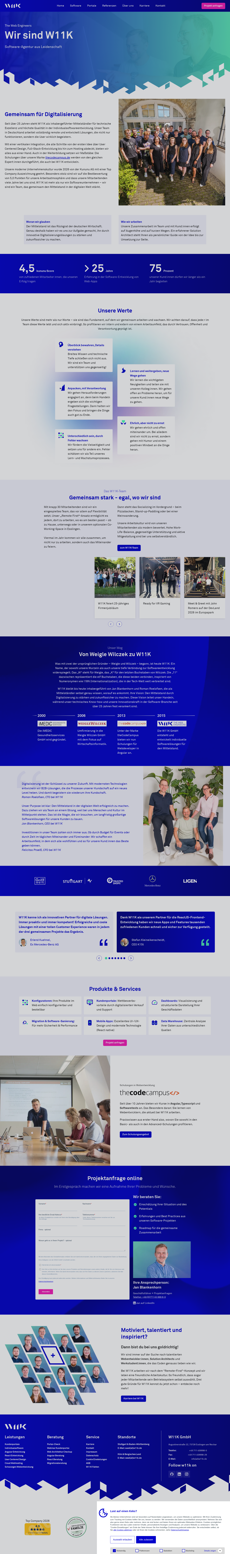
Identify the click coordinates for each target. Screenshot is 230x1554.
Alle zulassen (146, 1539)
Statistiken (167, 1551)
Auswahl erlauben (122, 1539)
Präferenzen (144, 1551)
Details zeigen (210, 1551)
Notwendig (121, 1551)
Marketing (190, 1551)
